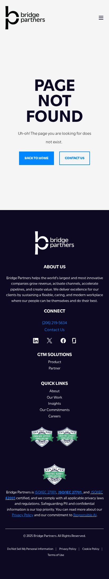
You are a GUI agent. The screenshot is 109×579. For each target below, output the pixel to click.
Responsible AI (85, 515)
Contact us (74, 158)
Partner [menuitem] (54, 368)
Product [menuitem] (54, 362)
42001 (10, 498)
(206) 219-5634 (54, 322)
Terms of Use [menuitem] (56, 555)
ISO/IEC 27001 (45, 492)
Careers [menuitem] (54, 416)
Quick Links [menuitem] (54, 383)
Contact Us (54, 329)
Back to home (36, 158)
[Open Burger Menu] (101, 17)
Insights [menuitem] (54, 404)
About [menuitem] (54, 391)
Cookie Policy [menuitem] (90, 549)
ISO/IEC (97, 492)
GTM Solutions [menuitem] (54, 354)
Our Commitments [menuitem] (55, 410)
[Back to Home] (25, 17)
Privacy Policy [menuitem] (67, 549)
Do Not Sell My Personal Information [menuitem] (30, 549)
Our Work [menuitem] (54, 397)
